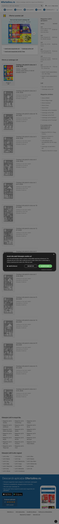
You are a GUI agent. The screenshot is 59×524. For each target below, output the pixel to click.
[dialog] (29, 262)
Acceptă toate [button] (45, 266)
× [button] (53, 254)
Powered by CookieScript (46, 269)
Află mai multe (28, 262)
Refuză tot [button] (31, 266)
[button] (12, 266)
